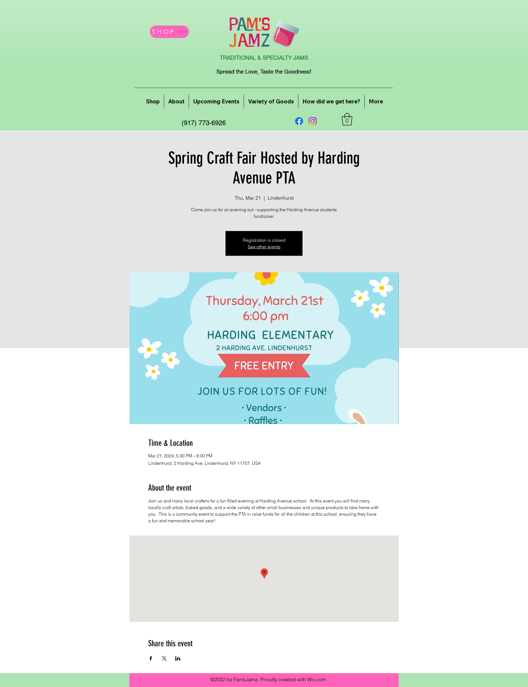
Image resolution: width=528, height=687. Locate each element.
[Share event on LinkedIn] (177, 658)
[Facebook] (299, 121)
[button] (347, 119)
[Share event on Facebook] (150, 658)
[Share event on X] (164, 658)
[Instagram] (312, 121)
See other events (264, 246)
